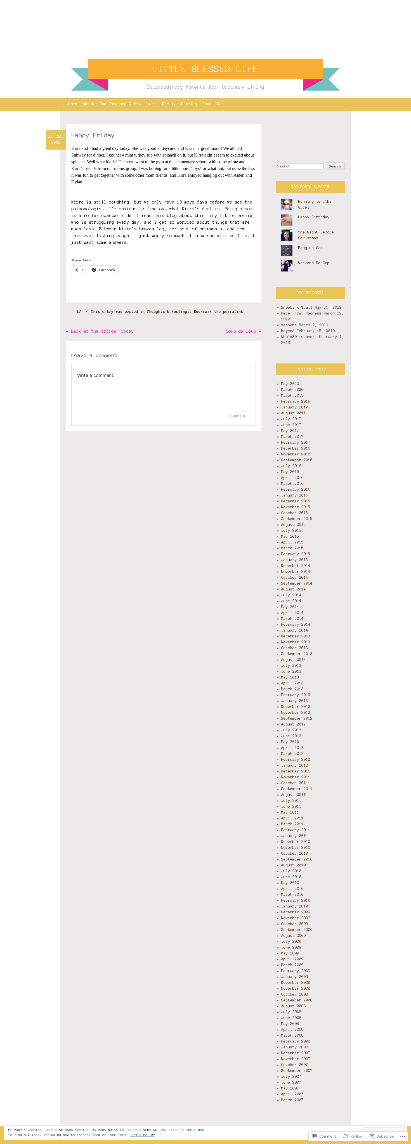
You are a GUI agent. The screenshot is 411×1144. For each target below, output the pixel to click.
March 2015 (292, 548)
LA (79, 312)
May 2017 (290, 431)
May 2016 (290, 472)
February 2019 (295, 401)
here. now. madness (301, 313)
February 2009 (295, 971)
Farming (189, 104)
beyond (288, 331)
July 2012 (291, 730)
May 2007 (290, 1088)
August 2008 (293, 1006)
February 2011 (295, 830)
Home (72, 104)
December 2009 (295, 912)
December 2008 (295, 983)
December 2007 (295, 1053)
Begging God (310, 248)
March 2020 (292, 390)
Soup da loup (243, 331)
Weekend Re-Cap (314, 263)
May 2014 (290, 607)
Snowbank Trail (297, 307)
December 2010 (295, 842)
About (88, 104)
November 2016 (295, 454)
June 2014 (291, 601)
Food (207, 104)
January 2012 (294, 765)
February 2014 (295, 625)
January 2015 (294, 560)
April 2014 (292, 613)
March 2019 (292, 396)
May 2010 (290, 883)
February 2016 (295, 489)
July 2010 (291, 871)
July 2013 (291, 666)
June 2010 (291, 877)
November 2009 (295, 918)
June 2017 (291, 425)
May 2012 (290, 742)
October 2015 (294, 513)
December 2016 (295, 448)
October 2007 (294, 1065)
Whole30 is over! (299, 337)
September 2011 (297, 789)
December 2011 (295, 771)
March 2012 (292, 754)
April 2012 (292, 748)
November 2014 (295, 572)
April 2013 (292, 683)
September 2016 (297, 460)
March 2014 (292, 619)
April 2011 (292, 818)
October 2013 (294, 648)
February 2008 (295, 1041)
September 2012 (297, 718)
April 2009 (292, 959)
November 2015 (295, 507)
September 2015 (297, 519)
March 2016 (292, 484)
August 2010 (293, 865)
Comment (236, 415)
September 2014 (297, 583)
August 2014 (293, 589)
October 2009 (294, 924)
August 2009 (293, 936)
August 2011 (293, 795)
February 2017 (295, 443)
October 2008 (294, 994)
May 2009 (290, 953)
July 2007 (291, 1077)
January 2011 (294, 836)
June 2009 (291, 947)
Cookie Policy (142, 1134)
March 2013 (292, 689)
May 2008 (290, 1024)
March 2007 (292, 1100)
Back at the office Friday (100, 331)
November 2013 (295, 642)
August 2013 (293, 660)
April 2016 (292, 478)
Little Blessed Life (205, 69)
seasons (289, 325)
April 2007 (292, 1094)
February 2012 (295, 760)
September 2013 (297, 654)
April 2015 (292, 542)
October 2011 (294, 783)
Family (169, 104)
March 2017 (292, 437)
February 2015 (295, 554)
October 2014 (294, 578)
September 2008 (297, 1000)
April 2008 (292, 1030)
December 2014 (295, 566)
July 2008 (291, 1012)
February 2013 (295, 695)
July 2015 (291, 531)
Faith (151, 104)
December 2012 (295, 707)
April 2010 (292, 889)
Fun (220, 104)
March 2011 (292, 824)
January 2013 (294, 701)
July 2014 (291, 595)
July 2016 (291, 466)
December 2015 (295, 501)
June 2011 (291, 807)
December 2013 (295, 636)
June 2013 (291, 671)
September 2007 (297, 1071)
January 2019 (294, 407)
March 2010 (292, 895)
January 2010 (294, 906)
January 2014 (294, 630)
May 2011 (290, 812)
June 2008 (291, 1018)
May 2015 (290, 536)
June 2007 (291, 1082)
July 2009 (291, 942)
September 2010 (297, 859)
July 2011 (291, 801)
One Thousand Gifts (120, 104)
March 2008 (292, 1035)
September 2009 (297, 930)
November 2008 (295, 989)
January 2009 (294, 977)
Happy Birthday (314, 217)
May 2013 (290, 677)
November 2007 (295, 1059)
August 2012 (293, 724)
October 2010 (294, 853)
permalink (233, 312)
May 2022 (290, 384)
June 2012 (291, 736)
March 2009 (292, 965)
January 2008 (294, 1047)
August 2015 (293, 525)
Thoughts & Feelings (168, 312)
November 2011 (295, 777)
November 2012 (295, 713)
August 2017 (293, 413)
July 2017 (291, 419)
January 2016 (294, 495)
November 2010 (295, 848)
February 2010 (295, 900)
